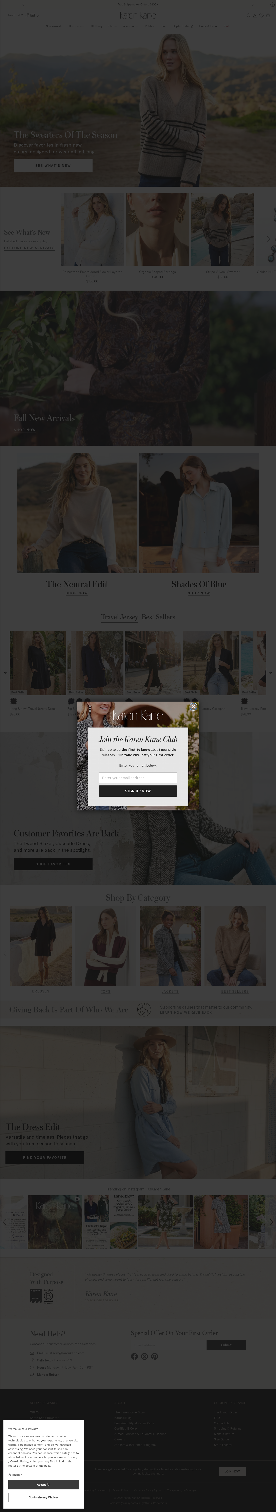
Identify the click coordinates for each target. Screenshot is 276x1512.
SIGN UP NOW (138, 791)
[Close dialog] (193, 706)
